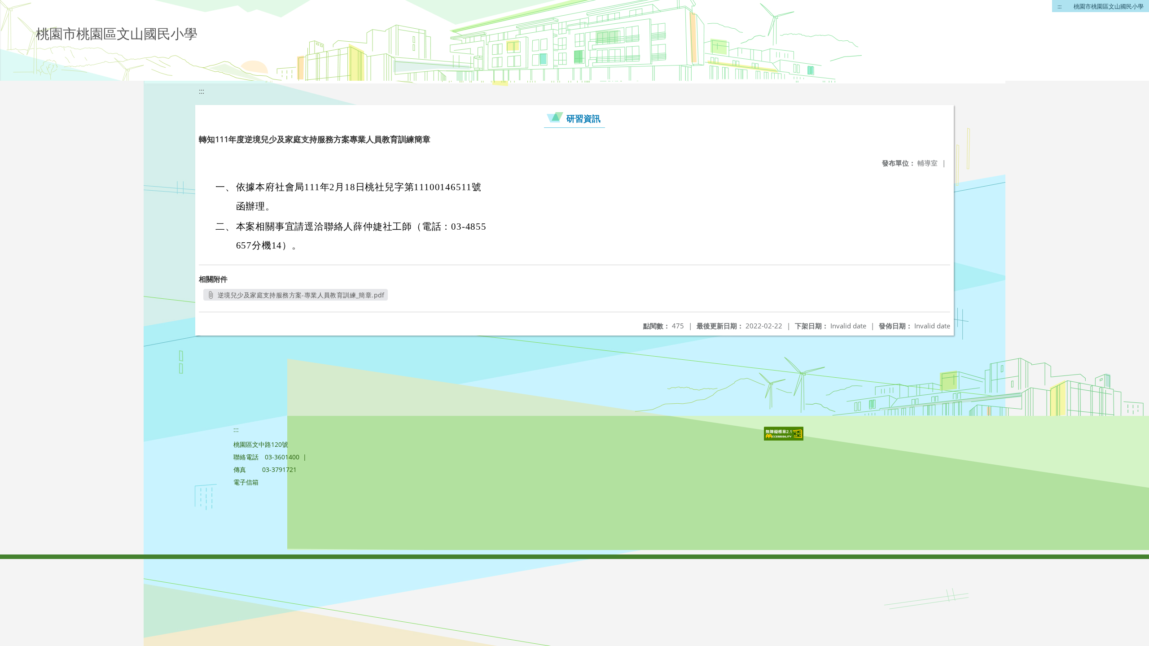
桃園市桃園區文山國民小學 (1109, 6)
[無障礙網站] (785, 438)
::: (1059, 6)
